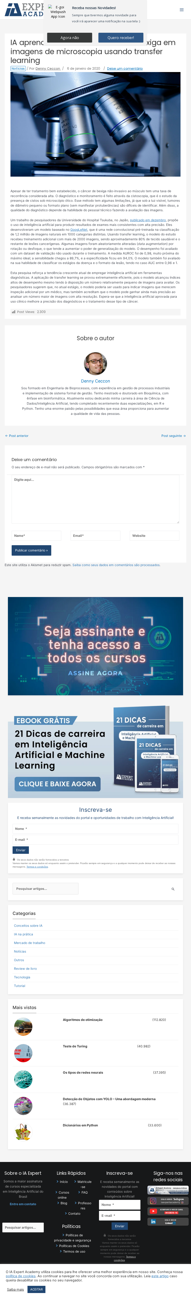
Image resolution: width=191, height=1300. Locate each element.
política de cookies (21, 1276)
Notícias (18, 68)
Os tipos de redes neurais (83, 1072)
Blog (64, 1203)
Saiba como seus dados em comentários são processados (116, 565)
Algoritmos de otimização (82, 1020)
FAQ (85, 1192)
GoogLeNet (78, 229)
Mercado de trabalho (29, 943)
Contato (74, 1213)
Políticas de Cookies (74, 1246)
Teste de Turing (75, 1046)
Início (64, 1182)
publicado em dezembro (148, 220)
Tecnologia (22, 977)
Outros (19, 960)
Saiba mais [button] (15, 1289)
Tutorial (19, 986)
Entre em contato (23, 1204)
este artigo (160, 1276)
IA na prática (23, 934)
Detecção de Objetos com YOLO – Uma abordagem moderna (109, 1099)
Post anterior (16, 436)
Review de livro (25, 968)
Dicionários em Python (80, 1125)
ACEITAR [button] (36, 1289)
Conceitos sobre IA (28, 925)
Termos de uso (74, 1251)
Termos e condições (37, 866)
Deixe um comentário (125, 68)
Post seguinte (173, 436)
